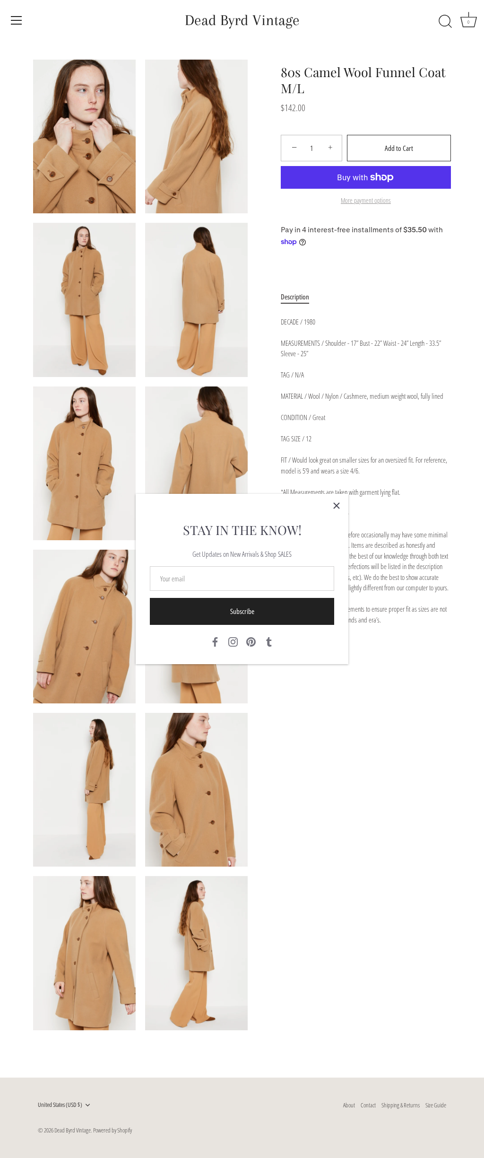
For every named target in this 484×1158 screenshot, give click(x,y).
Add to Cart (399, 148)
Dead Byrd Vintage (242, 20)
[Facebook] (215, 641)
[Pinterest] (251, 641)
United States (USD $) (60, 1105)
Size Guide (435, 1105)
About (349, 1105)
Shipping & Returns (400, 1105)
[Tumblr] (269, 641)
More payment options (366, 200)
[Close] (336, 505)
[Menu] (16, 20)
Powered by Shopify (112, 1130)
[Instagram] (233, 641)
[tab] (300, 296)
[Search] (445, 21)
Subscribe (242, 611)
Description (295, 296)
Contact (368, 1105)
